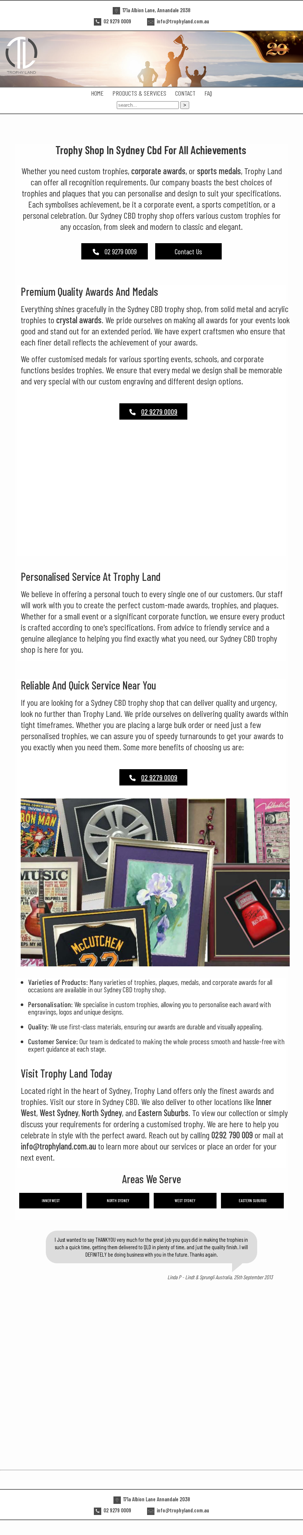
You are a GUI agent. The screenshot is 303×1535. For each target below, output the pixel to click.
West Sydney (59, 1112)
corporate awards (158, 170)
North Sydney (102, 1112)
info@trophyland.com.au (58, 1146)
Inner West (51, 1200)
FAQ (208, 93)
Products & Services (139, 93)
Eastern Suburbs (163, 1112)
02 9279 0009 (121, 251)
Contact (185, 93)
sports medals (219, 170)
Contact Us (188, 251)
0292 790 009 (232, 1134)
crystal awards (79, 319)
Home (97, 93)
